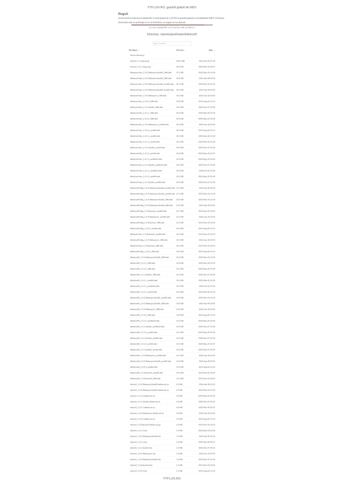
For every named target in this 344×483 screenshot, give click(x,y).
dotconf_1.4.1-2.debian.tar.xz (142, 396)
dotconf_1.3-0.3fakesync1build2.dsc (145, 459)
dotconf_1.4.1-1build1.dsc (141, 448)
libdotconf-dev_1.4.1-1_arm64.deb (145, 142)
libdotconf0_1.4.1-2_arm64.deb (143, 344)
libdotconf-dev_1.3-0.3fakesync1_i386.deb (148, 96)
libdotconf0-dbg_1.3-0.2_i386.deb (144, 251)
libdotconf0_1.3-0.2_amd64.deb (143, 367)
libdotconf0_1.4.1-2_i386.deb (142, 269)
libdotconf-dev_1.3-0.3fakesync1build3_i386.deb (150, 78)
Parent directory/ (137, 55)
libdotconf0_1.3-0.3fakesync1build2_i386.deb (149, 257)
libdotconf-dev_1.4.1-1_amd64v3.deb (146, 171)
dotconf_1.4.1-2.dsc (138, 430)
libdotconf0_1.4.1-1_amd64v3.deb (144, 286)
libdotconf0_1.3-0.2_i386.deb (142, 315)
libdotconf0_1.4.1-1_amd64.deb (143, 280)
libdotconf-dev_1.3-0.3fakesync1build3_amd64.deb (152, 90)
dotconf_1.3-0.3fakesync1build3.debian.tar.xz (149, 384)
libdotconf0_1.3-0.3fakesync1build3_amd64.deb (150, 361)
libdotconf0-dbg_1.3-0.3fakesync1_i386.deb (149, 240)
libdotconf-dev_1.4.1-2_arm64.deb (145, 153)
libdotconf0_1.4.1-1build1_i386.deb (145, 275)
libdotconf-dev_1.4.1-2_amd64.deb (145, 176)
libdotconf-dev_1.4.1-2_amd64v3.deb (146, 159)
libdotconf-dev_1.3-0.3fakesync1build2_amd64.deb (152, 84)
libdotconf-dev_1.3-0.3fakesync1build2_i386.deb (150, 72)
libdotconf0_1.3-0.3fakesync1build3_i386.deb (149, 303)
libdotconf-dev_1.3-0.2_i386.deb (144, 101)
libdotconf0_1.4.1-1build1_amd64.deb (146, 338)
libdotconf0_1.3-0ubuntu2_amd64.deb (146, 373)
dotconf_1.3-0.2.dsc (138, 471)
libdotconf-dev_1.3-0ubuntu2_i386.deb (146, 246)
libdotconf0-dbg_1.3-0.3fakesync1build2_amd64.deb (152, 194)
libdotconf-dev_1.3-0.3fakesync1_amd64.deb (149, 124)
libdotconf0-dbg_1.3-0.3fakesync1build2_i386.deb (151, 199)
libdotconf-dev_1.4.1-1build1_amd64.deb (147, 182)
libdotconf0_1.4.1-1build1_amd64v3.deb (147, 326)
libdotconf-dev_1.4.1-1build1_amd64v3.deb (148, 165)
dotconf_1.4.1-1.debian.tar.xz (142, 407)
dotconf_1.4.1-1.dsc (138, 442)
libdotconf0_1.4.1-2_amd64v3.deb (144, 321)
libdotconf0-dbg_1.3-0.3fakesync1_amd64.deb (150, 217)
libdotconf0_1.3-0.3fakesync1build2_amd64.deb (150, 298)
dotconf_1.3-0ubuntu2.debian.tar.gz (145, 425)
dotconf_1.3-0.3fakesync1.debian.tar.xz (147, 413)
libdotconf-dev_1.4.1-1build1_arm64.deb (147, 147)
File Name (133, 50)
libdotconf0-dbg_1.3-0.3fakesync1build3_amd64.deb (152, 188)
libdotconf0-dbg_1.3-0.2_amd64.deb (145, 228)
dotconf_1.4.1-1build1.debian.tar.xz (145, 402)
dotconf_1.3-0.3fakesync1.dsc (143, 454)
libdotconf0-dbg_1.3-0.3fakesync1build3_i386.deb (151, 205)
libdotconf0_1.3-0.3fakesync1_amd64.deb (148, 355)
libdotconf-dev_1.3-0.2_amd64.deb (145, 130)
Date (211, 50)
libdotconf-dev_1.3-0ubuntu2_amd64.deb (147, 234)
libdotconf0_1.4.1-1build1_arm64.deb (146, 350)
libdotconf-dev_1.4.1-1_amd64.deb (145, 136)
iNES (211, 18)
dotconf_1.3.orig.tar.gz (139, 61)
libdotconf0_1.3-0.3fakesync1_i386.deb (147, 309)
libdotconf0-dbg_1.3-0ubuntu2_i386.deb (147, 223)
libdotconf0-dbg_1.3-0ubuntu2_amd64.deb (148, 211)
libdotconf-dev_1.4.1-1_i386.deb (144, 113)
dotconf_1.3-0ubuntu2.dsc (141, 465)
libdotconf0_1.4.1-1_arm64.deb (143, 292)
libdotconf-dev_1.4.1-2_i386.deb (144, 119)
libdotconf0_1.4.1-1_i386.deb (142, 263)
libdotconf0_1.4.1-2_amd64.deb (143, 332)
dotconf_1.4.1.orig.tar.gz (140, 67)
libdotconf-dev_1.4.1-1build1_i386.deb (146, 107)
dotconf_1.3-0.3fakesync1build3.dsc (145, 436)
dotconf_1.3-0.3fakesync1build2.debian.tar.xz (149, 390)
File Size (180, 50)
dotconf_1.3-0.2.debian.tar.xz (142, 419)
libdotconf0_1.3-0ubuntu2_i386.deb (145, 378)
